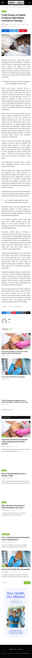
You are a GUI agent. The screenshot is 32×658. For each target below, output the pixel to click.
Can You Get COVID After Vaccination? (13, 377)
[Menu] (3, 2)
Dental (4, 470)
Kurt (7, 24)
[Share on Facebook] (6, 30)
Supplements (5, 534)
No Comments (6, 26)
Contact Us (12, 649)
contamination (18, 306)
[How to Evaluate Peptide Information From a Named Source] (16, 527)
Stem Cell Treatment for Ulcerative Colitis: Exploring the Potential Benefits (15, 442)
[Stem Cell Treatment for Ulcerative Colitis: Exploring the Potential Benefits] (16, 341)
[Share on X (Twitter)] (14, 30)
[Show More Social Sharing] (28, 30)
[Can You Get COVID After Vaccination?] (16, 366)
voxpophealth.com (25, 653)
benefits (4, 306)
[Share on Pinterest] (23, 30)
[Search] (29, 2)
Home (3, 7)
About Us (20, 649)
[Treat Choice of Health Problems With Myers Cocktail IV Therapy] (16, 55)
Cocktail (10, 306)
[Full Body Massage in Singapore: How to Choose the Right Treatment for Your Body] (16, 390)
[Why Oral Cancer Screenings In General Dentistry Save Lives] (16, 495)
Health (4, 11)
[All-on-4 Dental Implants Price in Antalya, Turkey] (16, 463)
